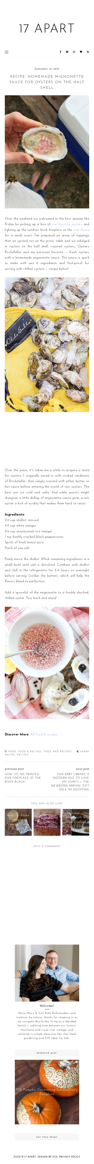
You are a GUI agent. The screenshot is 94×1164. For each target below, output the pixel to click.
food (12, 752)
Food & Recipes (30, 752)
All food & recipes (43, 734)
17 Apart (47, 29)
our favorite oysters (67, 224)
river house (81, 230)
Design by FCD (47, 1157)
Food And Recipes (58, 752)
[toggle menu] (6, 52)
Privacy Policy (69, 1157)
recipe (10, 755)
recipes (23, 755)
